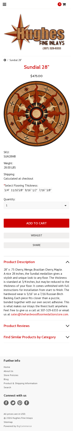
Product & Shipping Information (20, 383)
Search (7, 387)
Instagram (26, 402)
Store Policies (11, 375)
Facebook (6, 402)
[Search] (14, 4)
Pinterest (19, 402)
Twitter (13, 402)
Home (7, 367)
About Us (8, 371)
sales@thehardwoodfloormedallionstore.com (39, 314)
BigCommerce (24, 426)
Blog (6, 379)
